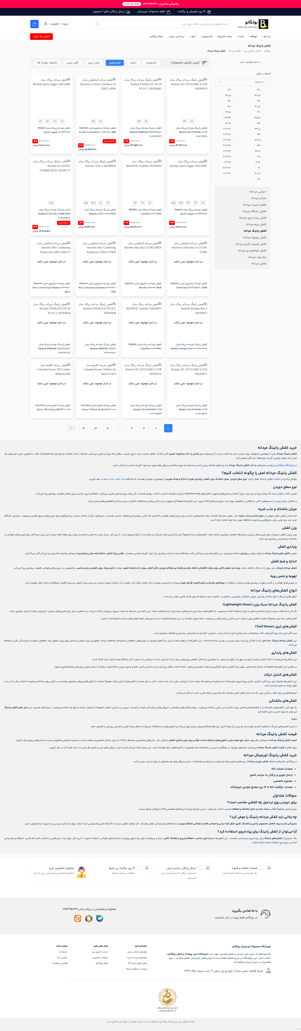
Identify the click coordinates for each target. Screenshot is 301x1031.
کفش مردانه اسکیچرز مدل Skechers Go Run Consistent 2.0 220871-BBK (97, 130)
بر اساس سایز (177, 36)
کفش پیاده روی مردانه (253, 218)
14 (83, 428)
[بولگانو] (253, 24)
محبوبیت (151, 63)
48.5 (228, 123)
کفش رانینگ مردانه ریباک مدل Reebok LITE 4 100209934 (100, 212)
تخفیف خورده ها (47, 63)
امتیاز (133, 63)
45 (258, 123)
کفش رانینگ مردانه (255, 231)
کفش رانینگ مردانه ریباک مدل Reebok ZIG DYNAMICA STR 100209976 (191, 132)
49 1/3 (227, 118)
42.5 (257, 151)
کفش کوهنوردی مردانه (252, 250)
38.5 (228, 95)
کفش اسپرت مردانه (255, 205)
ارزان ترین (93, 63)
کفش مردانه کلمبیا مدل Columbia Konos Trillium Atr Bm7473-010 (98, 408)
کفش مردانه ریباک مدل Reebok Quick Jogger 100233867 (191, 212)
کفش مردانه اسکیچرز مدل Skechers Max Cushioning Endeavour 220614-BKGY (51, 288)
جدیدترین (114, 63)
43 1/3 (227, 151)
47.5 (257, 95)
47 (258, 101)
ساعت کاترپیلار (224, 36)
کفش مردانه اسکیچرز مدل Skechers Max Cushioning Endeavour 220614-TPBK (97, 288)
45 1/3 (227, 140)
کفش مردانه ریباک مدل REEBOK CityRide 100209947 (145, 347)
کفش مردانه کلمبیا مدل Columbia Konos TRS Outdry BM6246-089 (52, 408)
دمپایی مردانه (258, 192)
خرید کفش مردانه (117, 479)
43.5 (257, 140)
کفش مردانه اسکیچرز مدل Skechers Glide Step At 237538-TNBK (188, 286)
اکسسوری (207, 36)
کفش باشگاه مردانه (254, 211)
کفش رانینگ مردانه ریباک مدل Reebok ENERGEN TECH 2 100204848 (100, 349)
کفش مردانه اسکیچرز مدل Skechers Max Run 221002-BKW (143, 286)
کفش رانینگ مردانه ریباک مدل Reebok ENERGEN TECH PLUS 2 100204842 (146, 132)
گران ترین (72, 63)
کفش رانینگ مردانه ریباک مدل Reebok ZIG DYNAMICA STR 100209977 (191, 410)
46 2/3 (227, 134)
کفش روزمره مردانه (255, 237)
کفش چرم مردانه (256, 224)
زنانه (241, 36)
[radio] (192, 121)
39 (229, 90)
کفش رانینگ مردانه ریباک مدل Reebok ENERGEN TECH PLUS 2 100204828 (54, 349)
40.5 (257, 173)
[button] (34, 24)
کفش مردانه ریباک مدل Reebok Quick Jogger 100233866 (54, 130)
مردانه (253, 36)
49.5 (228, 112)
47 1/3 (227, 129)
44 (258, 134)
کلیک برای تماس (132, 4)
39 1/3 (227, 173)
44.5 (257, 129)
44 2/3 (227, 145)
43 (258, 145)
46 (258, 112)
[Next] (71, 428)
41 (259, 168)
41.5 (258, 162)
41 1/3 (227, 162)
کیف (193, 36)
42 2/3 (227, 157)
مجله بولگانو (156, 36)
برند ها (267, 36)
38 (229, 101)
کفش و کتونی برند (252, 51)
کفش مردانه (234, 51)
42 (258, 157)
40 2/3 (227, 168)
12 (108, 428)
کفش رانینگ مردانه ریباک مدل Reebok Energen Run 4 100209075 (189, 347)
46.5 (257, 106)
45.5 (257, 118)
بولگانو (267, 51)
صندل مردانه (259, 198)
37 (229, 106)
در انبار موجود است (250, 62)
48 (258, 90)
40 (258, 179)
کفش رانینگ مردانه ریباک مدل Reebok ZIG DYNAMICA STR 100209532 (146, 410)
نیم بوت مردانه (257, 257)
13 (95, 428)
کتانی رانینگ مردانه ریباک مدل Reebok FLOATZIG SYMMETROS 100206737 (54, 214)
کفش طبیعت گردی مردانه (251, 244)
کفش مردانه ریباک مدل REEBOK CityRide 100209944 (145, 212)
